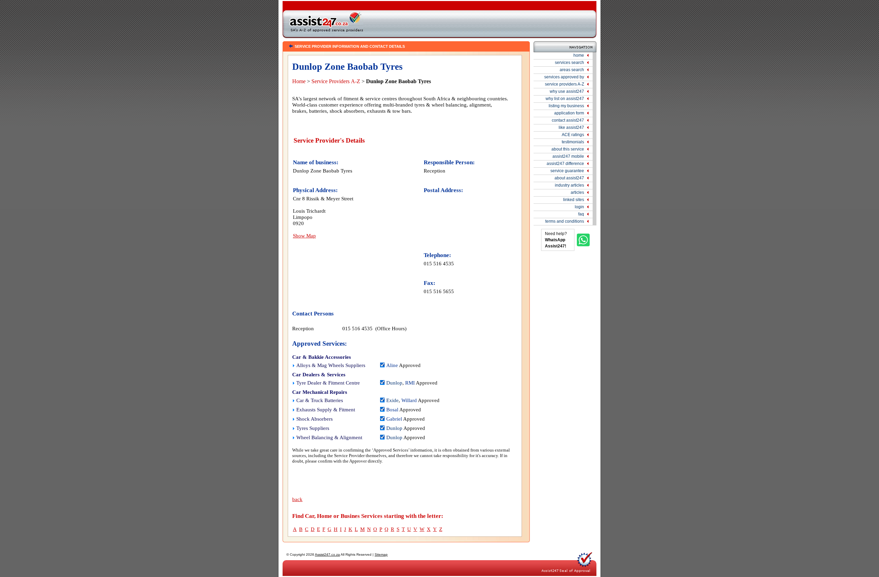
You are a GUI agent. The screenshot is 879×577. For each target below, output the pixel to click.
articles (577, 192)
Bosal (392, 409)
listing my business (566, 105)
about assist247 (569, 178)
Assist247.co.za (327, 554)
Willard (409, 400)
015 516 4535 (439, 263)
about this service (567, 149)
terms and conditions (564, 221)
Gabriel (394, 419)
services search (569, 62)
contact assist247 (568, 120)
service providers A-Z (564, 84)
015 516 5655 (439, 291)
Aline (392, 365)
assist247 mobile (568, 156)
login (579, 206)
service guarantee (567, 170)
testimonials (573, 142)
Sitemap (381, 554)
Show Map (304, 235)
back (297, 499)
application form (569, 113)
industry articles (569, 185)
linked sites (573, 199)
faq (581, 214)
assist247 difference (565, 163)
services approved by (564, 77)
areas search (572, 69)
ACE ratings (573, 134)
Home (299, 81)
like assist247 (571, 127)
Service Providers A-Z (335, 81)
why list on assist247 (565, 98)
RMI (410, 383)
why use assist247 (567, 91)
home (578, 55)
